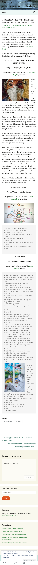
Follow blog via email (10, 489)
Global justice (6, 27)
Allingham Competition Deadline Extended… (15, 543)
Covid (31, 25)
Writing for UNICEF (20, 25)
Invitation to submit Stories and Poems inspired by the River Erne (22, 445)
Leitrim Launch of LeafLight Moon (12, 531)
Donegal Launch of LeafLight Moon (12, 528)
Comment (29, 477)
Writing (13, 27)
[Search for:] (34, 12)
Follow (6, 498)
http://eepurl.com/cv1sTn (10, 515)
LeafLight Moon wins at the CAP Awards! (14, 534)
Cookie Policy (6, 557)
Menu (4, 12)
